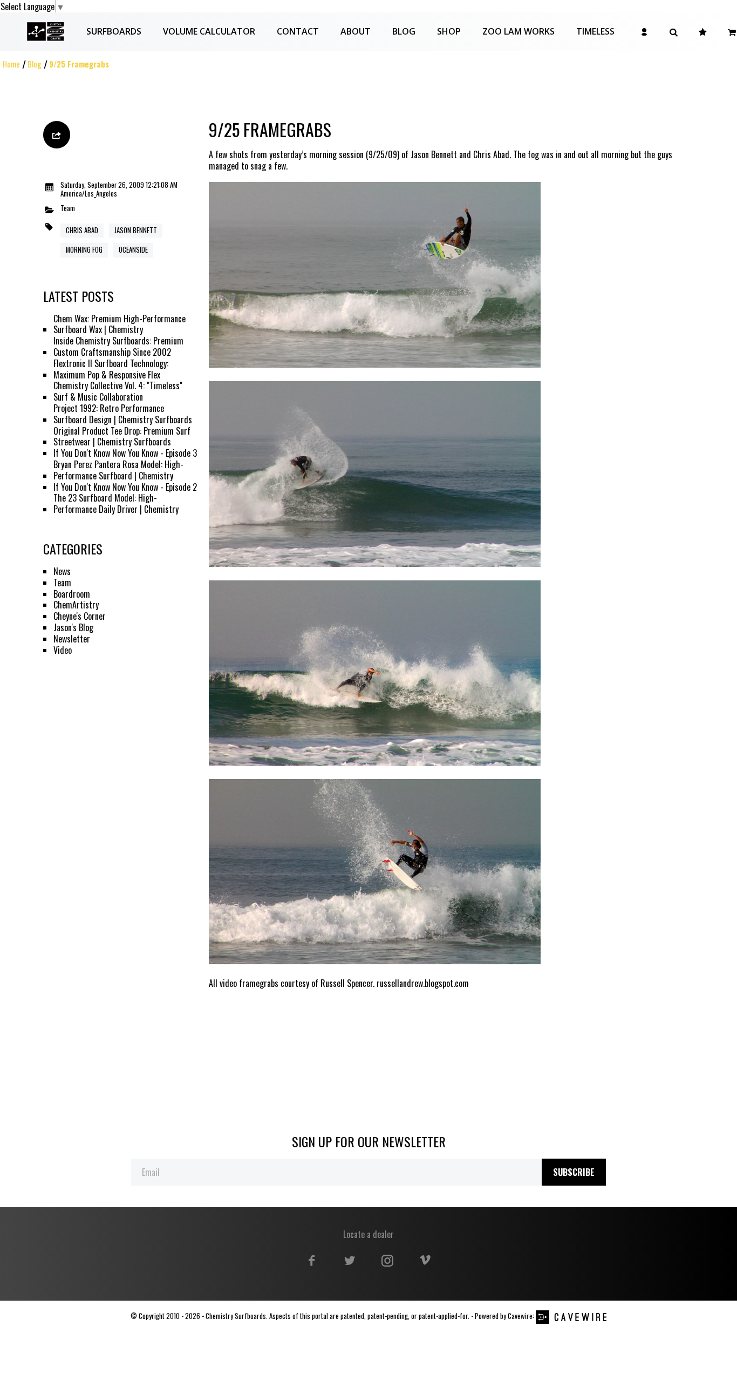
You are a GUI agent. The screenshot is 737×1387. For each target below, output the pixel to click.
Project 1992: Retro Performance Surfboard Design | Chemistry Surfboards (122, 414)
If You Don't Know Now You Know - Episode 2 (125, 487)
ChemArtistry (76, 605)
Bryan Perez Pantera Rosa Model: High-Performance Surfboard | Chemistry (118, 470)
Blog (35, 64)
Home (11, 64)
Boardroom (71, 594)
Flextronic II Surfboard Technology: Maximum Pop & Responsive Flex (110, 369)
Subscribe (574, 1172)
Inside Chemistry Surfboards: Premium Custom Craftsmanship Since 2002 (118, 346)
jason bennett (135, 230)
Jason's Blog (73, 627)
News (62, 571)
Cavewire (520, 1316)
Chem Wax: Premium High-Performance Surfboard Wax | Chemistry (119, 324)
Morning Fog (84, 250)
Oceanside (133, 250)
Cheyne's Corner (79, 616)
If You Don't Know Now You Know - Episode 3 (125, 453)
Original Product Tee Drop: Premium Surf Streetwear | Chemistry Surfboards (121, 436)
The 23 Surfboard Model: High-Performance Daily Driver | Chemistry (116, 503)
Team (67, 208)
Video (62, 650)
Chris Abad (82, 230)
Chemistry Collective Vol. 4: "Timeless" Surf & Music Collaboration (117, 391)
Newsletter (71, 639)
